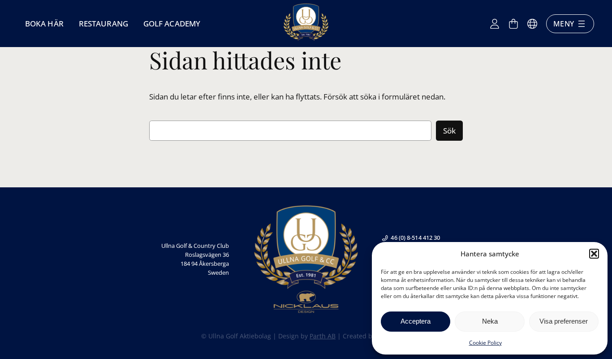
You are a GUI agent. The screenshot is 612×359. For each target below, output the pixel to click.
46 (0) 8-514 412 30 (415, 238)
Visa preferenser (563, 321)
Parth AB (323, 336)
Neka (490, 321)
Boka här (44, 23)
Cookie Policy (485, 342)
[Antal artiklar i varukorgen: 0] (513, 24)
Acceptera (416, 321)
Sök (449, 130)
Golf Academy (171, 23)
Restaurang (103, 23)
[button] (594, 253)
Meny (563, 24)
